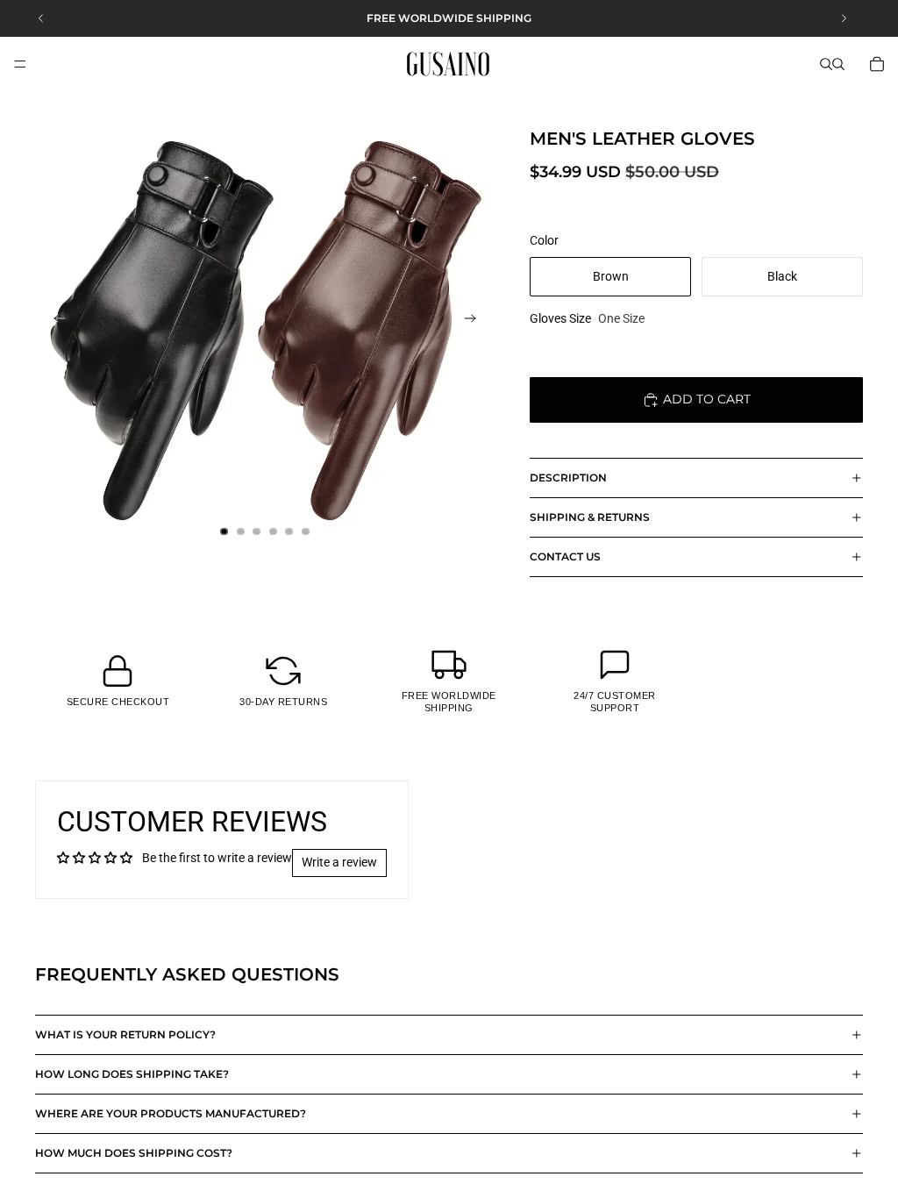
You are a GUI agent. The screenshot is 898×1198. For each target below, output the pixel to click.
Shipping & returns (590, 517)
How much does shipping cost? (133, 1152)
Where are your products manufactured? (170, 1113)
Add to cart (707, 399)
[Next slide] (475, 321)
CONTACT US (565, 556)
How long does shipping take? (132, 1073)
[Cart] (877, 64)
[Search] (826, 64)
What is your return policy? (125, 1034)
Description (568, 477)
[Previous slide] (54, 321)
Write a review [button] (339, 862)
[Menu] (20, 64)
